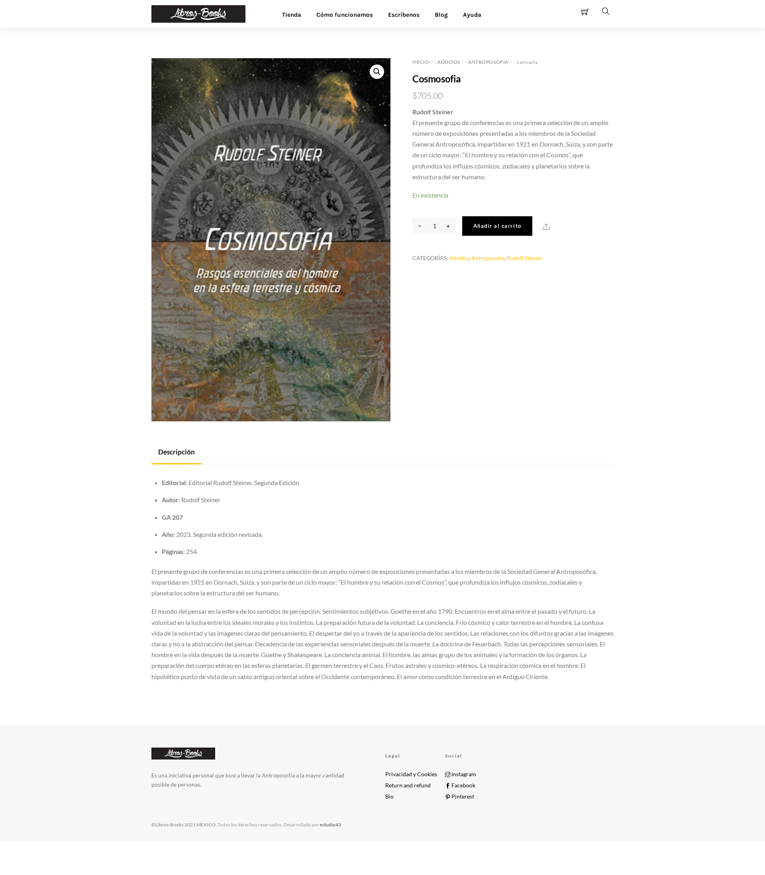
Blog (441, 14)
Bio (389, 796)
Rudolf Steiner (524, 257)
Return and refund (408, 785)
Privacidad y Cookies (411, 774)
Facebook (462, 785)
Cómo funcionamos (344, 14)
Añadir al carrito (497, 226)
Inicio (420, 62)
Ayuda (472, 14)
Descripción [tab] (176, 452)
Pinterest (462, 796)
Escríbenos (404, 14)
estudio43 (330, 825)
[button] (377, 72)
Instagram (463, 774)
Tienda (291, 14)
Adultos (448, 62)
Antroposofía (488, 62)
